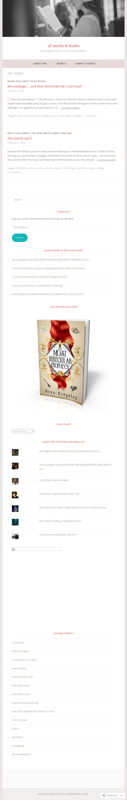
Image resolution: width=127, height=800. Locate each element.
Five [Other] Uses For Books (53, 480)
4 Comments (90, 116)
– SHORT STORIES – (85, 63)
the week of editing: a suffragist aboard (60, 520)
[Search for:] (63, 199)
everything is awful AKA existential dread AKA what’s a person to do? (48, 294)
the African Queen (85, 168)
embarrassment (31, 116)
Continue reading (70, 107)
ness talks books (34, 81)
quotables (17, 737)
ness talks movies (21, 694)
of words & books (63, 46)
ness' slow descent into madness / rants (33, 711)
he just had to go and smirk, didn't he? (59, 493)
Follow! (20, 237)
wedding (77, 116)
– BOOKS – (61, 63)
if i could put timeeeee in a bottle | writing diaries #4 (39, 276)
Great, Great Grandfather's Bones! (57, 534)
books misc (14, 81)
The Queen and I (19, 138)
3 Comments (14, 172)
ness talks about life (21, 133)
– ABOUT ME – (40, 63)
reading (45, 116)
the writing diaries (21, 754)
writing (100, 168)
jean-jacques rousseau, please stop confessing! (37, 285)
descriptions (22, 168)
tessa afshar (65, 116)
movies (40, 168)
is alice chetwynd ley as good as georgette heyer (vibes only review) (48, 268)
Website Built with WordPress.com (63, 794)
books (19, 116)
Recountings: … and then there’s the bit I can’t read (44, 86)
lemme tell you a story (24, 659)
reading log (18, 745)
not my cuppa (19, 719)
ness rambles (19, 668)
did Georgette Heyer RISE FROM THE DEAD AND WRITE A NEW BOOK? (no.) (50, 259)
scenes (53, 116)
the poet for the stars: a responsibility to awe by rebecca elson (72, 507)
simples (58, 168)
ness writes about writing (54, 133)
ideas (32, 168)
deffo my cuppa (20, 651)
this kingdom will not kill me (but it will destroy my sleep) (69, 451)
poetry (15, 728)
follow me (64, 211)
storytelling (69, 168)
